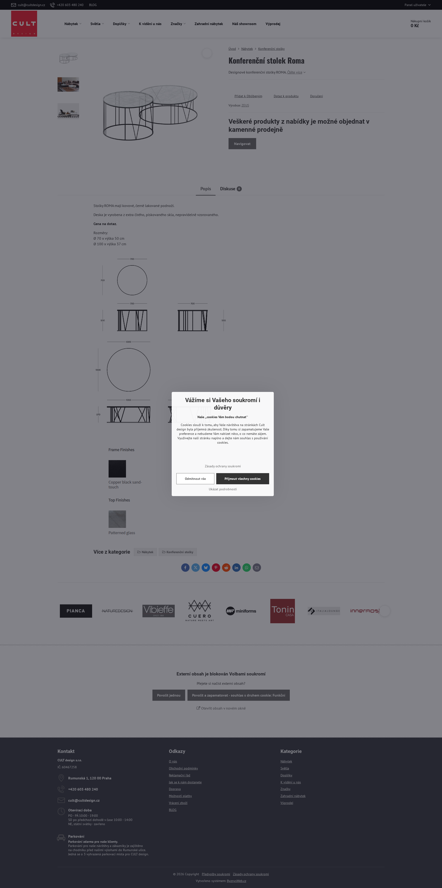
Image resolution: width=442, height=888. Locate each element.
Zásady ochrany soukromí (223, 466)
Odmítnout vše (195, 479)
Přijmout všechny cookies (243, 479)
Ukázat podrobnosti (223, 489)
